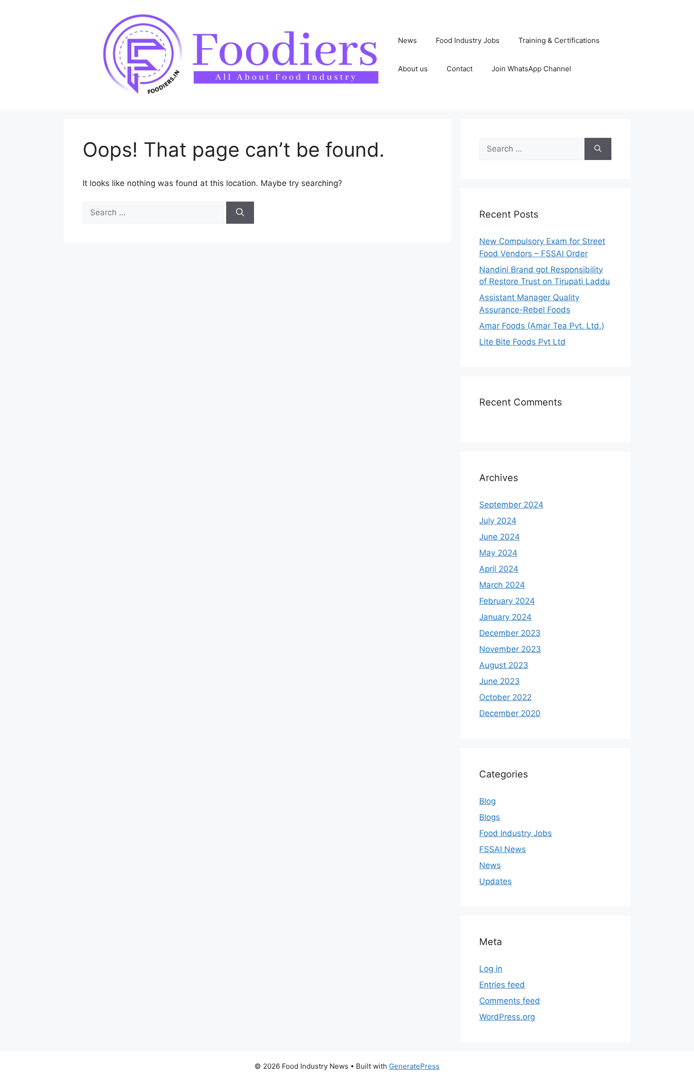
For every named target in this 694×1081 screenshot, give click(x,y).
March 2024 (502, 585)
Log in (490, 968)
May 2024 (498, 552)
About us (413, 68)
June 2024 (499, 536)
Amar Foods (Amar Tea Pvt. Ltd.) (541, 325)
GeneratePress (414, 1066)
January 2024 (505, 617)
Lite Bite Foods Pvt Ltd (522, 341)
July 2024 (497, 520)
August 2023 (503, 665)
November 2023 (510, 649)
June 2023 (499, 681)
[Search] (240, 213)
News (407, 40)
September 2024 (511, 504)
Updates (495, 881)
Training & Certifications (559, 40)
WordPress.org (507, 1017)
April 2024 (498, 569)
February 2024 (507, 601)
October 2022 (505, 697)
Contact (460, 68)
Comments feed (509, 1000)
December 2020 (510, 713)
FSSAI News (502, 849)
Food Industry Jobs (467, 40)
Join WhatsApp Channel (531, 68)
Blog (487, 801)
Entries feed (502, 984)
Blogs (489, 817)
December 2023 (510, 633)
